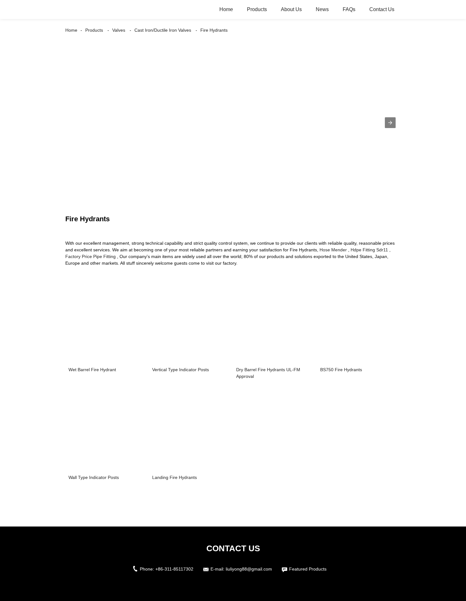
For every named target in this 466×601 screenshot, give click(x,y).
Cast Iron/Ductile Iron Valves (162, 30)
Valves (118, 30)
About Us (291, 9)
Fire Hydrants (214, 30)
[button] (390, 122)
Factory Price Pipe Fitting (90, 256)
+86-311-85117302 (174, 569)
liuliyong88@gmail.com (249, 569)
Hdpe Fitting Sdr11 (369, 249)
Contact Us (381, 9)
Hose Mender (333, 249)
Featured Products (308, 569)
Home (226, 9)
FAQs (349, 9)
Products (257, 9)
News (322, 9)
